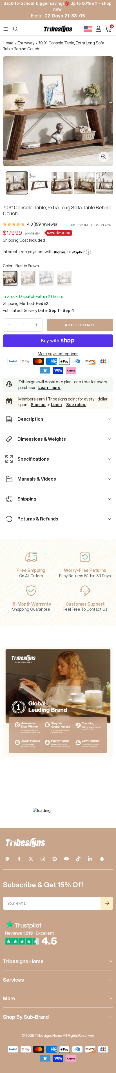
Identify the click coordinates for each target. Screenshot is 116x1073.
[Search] (15, 29)
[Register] (107, 903)
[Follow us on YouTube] (66, 858)
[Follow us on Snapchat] (101, 858)
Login (56, 405)
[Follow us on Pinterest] (54, 858)
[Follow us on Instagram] (42, 858)
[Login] (98, 29)
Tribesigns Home (23, 961)
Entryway (25, 43)
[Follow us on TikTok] (78, 858)
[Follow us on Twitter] (30, 858)
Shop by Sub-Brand (26, 1016)
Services (13, 979)
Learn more (49, 388)
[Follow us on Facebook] (19, 858)
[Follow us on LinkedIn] (90, 858)
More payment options (58, 354)
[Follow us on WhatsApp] (7, 858)
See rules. (76, 405)
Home (8, 43)
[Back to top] (104, 1036)
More (9, 998)
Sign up (38, 405)
